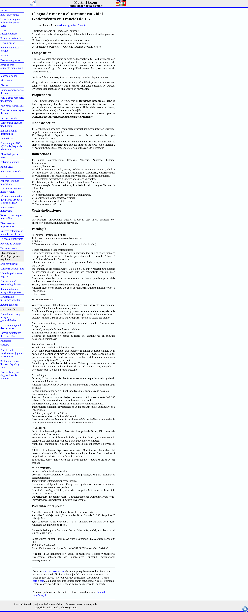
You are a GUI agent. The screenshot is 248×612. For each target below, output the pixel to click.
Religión (4, 345)
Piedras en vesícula (11, 171)
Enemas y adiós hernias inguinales (10, 283)
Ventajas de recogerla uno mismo (12, 99)
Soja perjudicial (9, 263)
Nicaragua (6, 80)
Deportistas (6, 138)
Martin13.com (85, 2)
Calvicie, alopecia (9, 162)
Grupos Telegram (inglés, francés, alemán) (9, 375)
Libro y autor (7, 43)
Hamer (9, 55)
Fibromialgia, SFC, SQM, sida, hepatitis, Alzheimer (11, 146)
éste (35, 580)
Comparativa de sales (12, 268)
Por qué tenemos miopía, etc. (9, 182)
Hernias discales (9, 118)
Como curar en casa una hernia (11, 124)
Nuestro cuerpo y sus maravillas (11, 217)
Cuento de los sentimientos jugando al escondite (12, 353)
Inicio (8, 10)
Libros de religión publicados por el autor (10, 22)
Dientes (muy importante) (7, 225)
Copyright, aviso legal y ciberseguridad (56, 607)
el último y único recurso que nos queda (75, 604)
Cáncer (9, 85)
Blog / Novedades (9, 14)
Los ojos (4, 176)
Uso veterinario (8, 248)
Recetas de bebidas (10, 243)
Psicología (5, 340)
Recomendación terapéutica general (11, 290)
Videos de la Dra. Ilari (12, 105)
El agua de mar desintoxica (8, 132)
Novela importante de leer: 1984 (10, 334)
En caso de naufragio (11, 238)
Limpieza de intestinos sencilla (10, 298)
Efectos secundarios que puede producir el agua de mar (11, 199)
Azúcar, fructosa (9, 304)
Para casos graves (10, 60)
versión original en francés (71, 25)
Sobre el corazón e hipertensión (10, 190)
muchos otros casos (53, 571)
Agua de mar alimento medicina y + (11, 68)
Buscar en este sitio (10, 38)
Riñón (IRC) (6, 166)
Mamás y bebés (8, 75)
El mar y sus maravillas (7, 209)
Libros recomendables (8, 32)
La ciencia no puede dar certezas (11, 327)
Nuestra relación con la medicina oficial (11, 232)
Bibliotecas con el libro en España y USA (9, 364)
